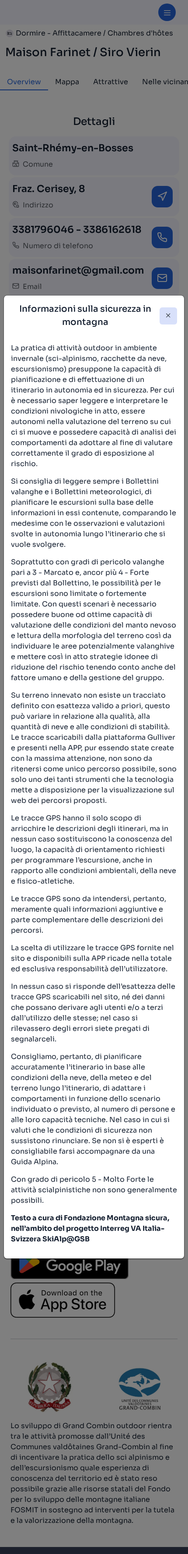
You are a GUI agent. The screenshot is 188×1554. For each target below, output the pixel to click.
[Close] (168, 315)
